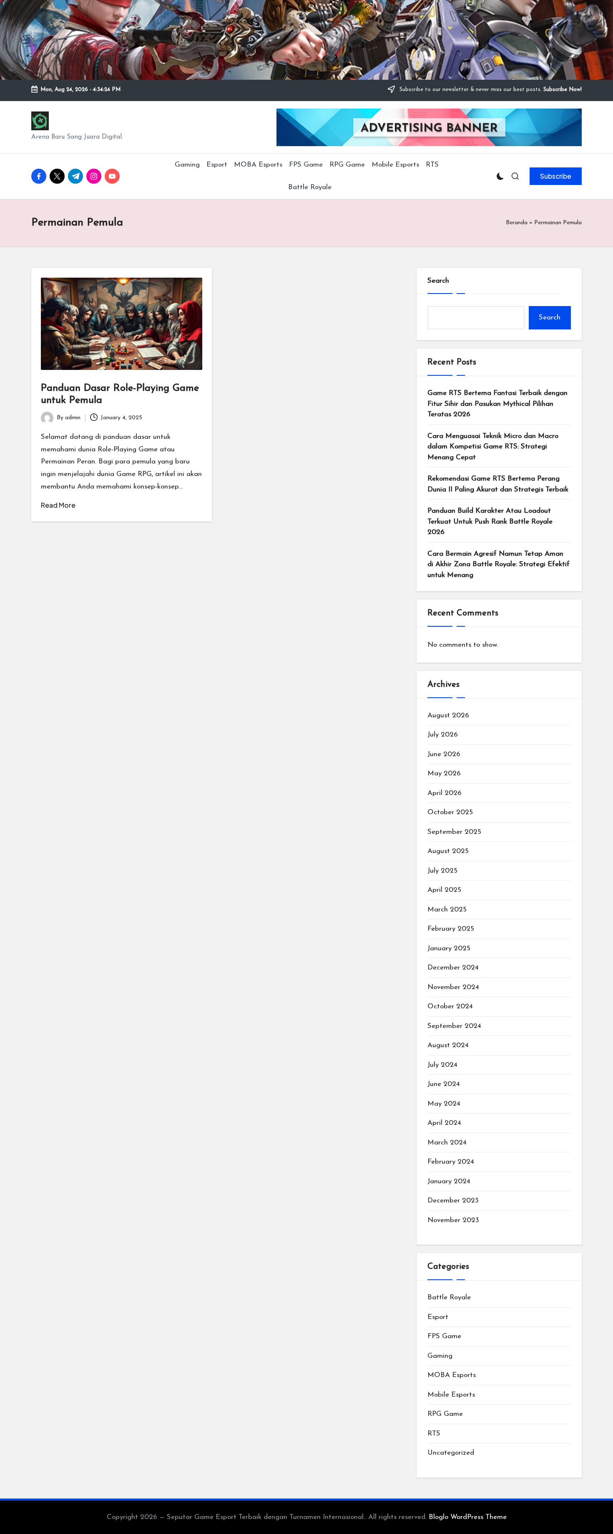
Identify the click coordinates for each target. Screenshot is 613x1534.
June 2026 (443, 754)
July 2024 (442, 1064)
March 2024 (447, 1142)
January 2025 (448, 948)
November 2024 (453, 987)
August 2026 (448, 715)
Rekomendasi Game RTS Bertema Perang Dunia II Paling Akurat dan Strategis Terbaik (497, 484)
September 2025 (454, 831)
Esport (437, 1317)
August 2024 (448, 1045)
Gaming (439, 1355)
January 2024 (448, 1181)
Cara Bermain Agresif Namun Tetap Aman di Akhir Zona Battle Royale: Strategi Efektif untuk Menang (498, 564)
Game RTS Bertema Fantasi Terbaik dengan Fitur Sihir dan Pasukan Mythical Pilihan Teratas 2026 (497, 404)
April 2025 (444, 890)
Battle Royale (449, 1297)
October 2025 (450, 812)
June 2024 (443, 1084)
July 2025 (442, 870)
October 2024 (450, 1006)
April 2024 (444, 1122)
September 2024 (454, 1026)
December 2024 (453, 967)
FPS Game (444, 1336)
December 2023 (453, 1200)
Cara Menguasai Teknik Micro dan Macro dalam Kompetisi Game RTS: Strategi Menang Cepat (492, 447)
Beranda (517, 223)
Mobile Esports (451, 1394)
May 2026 (444, 773)
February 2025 (450, 928)
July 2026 (442, 734)
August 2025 (448, 851)
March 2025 (447, 909)
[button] (556, 176)
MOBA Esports (451, 1375)
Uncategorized (450, 1452)
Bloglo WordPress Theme (468, 1517)
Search (438, 280)
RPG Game (445, 1414)
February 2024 (450, 1161)
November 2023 (453, 1220)
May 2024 (443, 1103)
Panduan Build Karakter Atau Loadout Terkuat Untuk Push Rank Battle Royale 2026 (490, 521)
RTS (433, 1433)
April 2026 (444, 793)
